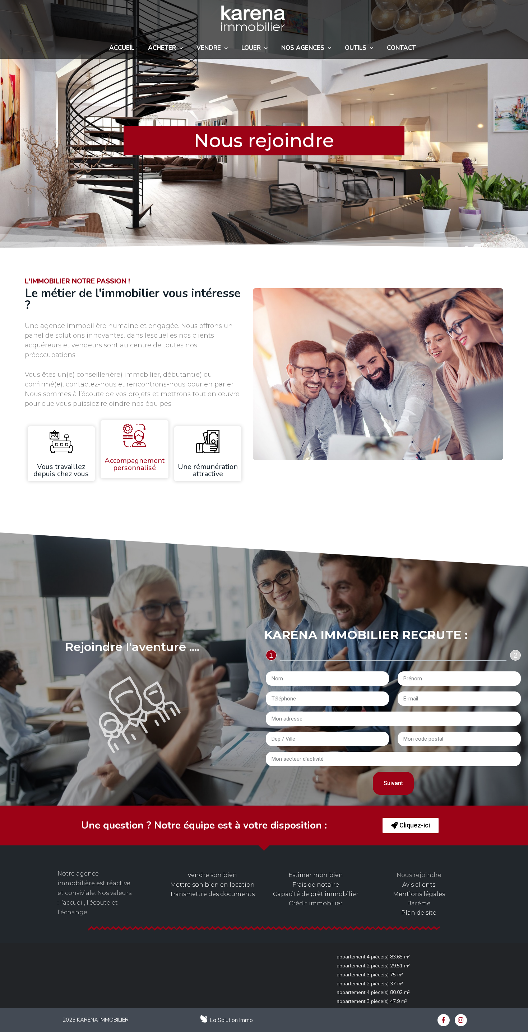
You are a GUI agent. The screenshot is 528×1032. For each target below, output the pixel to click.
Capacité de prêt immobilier (315, 894)
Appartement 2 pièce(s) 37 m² (370, 983)
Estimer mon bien (315, 875)
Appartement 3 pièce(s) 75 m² (370, 974)
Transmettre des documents (212, 894)
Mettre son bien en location (212, 884)
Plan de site (418, 912)
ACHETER (162, 48)
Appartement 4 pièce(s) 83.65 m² (373, 956)
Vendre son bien (212, 875)
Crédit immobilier (316, 903)
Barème (419, 903)
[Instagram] (461, 1020)
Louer (251, 48)
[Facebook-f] (443, 1020)
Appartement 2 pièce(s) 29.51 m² (373, 965)
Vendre (208, 48)
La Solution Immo (231, 1020)
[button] (411, 825)
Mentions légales (419, 894)
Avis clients (418, 884)
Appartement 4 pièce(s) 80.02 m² (373, 992)
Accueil (121, 48)
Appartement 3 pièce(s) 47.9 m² (372, 1001)
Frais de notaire (315, 884)
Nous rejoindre (419, 875)
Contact (401, 48)
